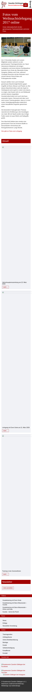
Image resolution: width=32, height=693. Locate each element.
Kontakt (5, 653)
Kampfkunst (6, 650)
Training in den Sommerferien (11, 571)
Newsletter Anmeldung (10, 626)
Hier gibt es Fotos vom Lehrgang (11, 131)
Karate (5, 645)
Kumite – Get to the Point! (11, 612)
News (4, 620)
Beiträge (5, 642)
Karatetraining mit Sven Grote (12, 600)
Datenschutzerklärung (16, 683)
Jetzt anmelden (8, 588)
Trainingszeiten (7, 634)
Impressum (4, 683)
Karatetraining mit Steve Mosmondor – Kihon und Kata (15, 608)
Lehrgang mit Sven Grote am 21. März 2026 (16, 427)
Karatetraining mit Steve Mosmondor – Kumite (15, 604)
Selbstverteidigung (8, 648)
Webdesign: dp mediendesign (10, 685)
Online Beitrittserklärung (10, 640)
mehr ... (5, 287)
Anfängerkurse (7, 637)
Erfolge (5, 623)
